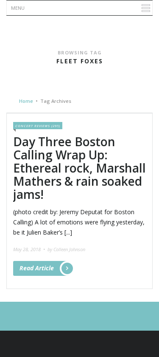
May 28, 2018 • (29, 249)
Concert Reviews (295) (37, 125)
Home (26, 101)
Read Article (37, 268)
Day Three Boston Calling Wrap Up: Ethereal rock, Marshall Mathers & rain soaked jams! (79, 167)
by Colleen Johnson (66, 249)
